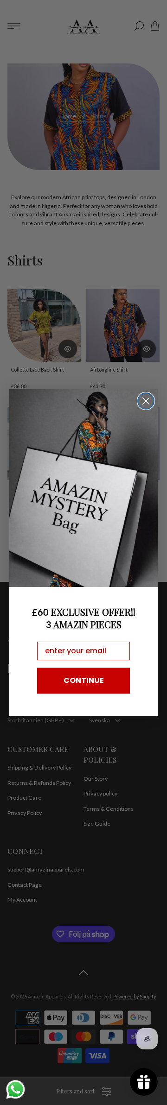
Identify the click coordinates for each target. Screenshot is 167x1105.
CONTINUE (84, 680)
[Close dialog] (146, 401)
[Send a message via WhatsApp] (15, 1089)
